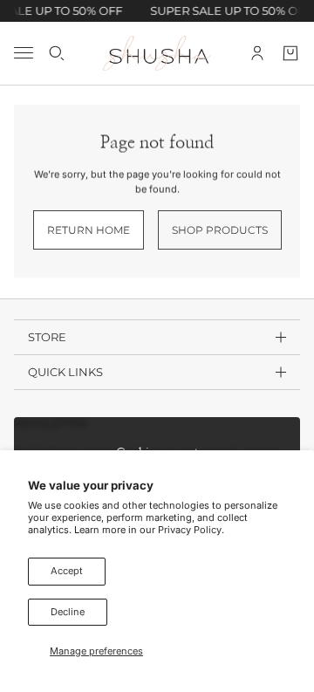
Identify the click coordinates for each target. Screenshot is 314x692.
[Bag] (290, 52)
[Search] (56, 52)
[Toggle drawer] (23, 52)
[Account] (257, 52)
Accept (67, 571)
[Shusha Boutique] (157, 53)
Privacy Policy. (191, 530)
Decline (68, 612)
